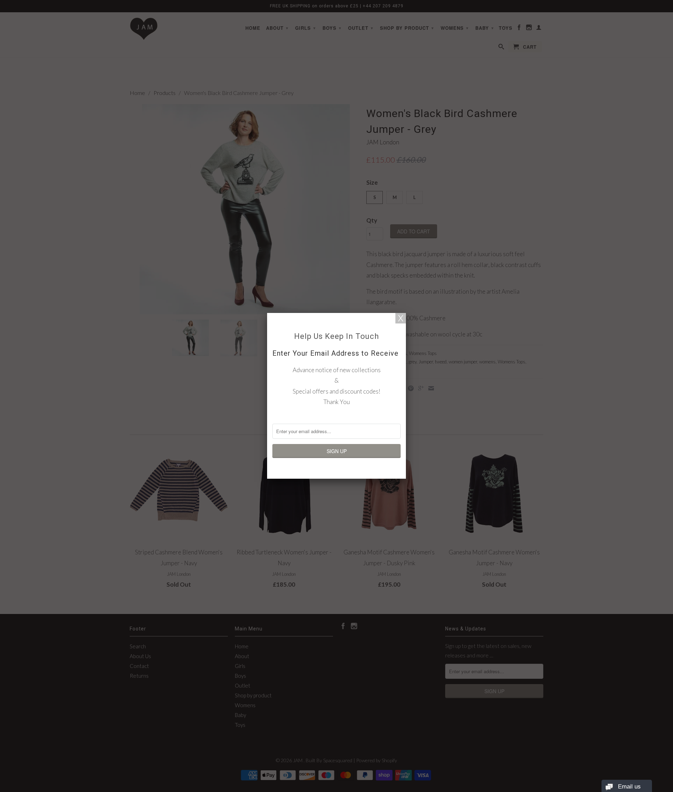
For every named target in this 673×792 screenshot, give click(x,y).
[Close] (400, 318)
